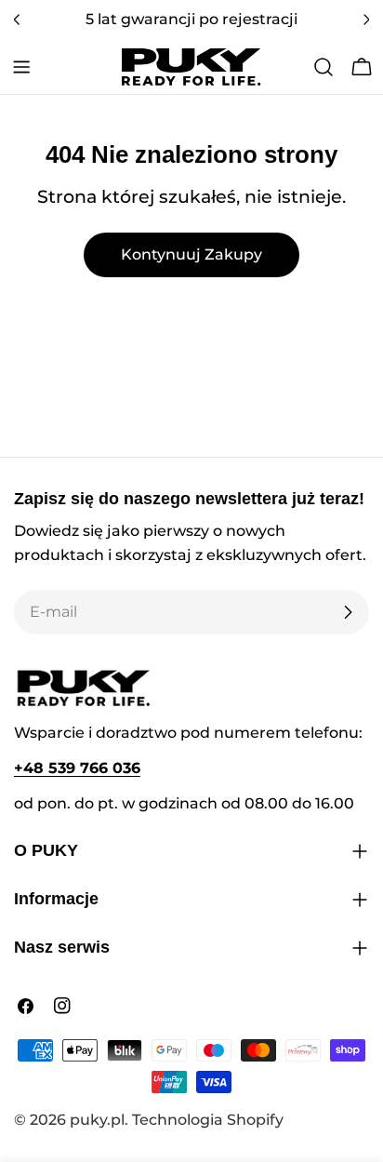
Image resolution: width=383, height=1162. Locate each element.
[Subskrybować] (347, 612)
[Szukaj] (323, 67)
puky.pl (97, 1120)
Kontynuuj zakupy (191, 254)
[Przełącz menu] (21, 67)
